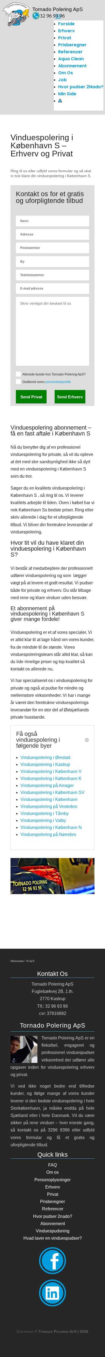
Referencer (70, 52)
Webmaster (17, 960)
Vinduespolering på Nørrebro (48, 834)
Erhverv (66, 31)
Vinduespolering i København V (51, 771)
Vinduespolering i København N (51, 827)
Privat (64, 38)
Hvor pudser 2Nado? (80, 87)
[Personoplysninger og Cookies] (60, 101)
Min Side (67, 94)
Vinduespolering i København (49, 799)
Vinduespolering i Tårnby (44, 813)
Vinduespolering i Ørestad (45, 757)
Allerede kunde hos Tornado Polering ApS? (54, 374)
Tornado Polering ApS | (63, 1331)
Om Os (65, 73)
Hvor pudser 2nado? (52, 1216)
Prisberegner (72, 45)
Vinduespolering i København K (51, 778)
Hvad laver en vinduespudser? (52, 1238)
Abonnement (72, 66)
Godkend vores (46, 382)
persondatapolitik (58, 382)
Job (62, 80)
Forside (66, 24)
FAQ (52, 1165)
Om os (52, 1172)
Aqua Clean (71, 59)
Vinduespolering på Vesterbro (48, 806)
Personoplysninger (52, 1179)
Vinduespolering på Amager (47, 785)
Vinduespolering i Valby (43, 820)
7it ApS (30, 960)
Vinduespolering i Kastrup (45, 764)
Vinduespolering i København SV (52, 792)
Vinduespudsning (52, 1231)
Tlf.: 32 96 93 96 (52, 1006)
